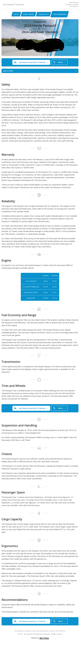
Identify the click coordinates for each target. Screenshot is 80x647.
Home (16, 14)
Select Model (28, 14)
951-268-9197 (74, 6)
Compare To (43, 14)
